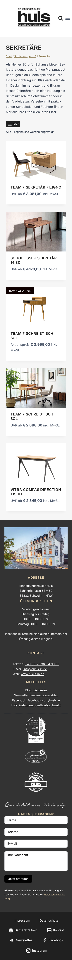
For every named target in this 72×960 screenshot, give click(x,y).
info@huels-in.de (35, 669)
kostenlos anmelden (44, 695)
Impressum (22, 920)
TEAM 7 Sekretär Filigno (36, 187)
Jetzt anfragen (18, 879)
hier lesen (40, 690)
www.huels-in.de (32, 674)
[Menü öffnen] (67, 18)
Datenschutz (49, 920)
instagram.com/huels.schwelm (40, 705)
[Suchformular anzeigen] (60, 18)
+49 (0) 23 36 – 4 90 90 (42, 664)
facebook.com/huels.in (44, 700)
